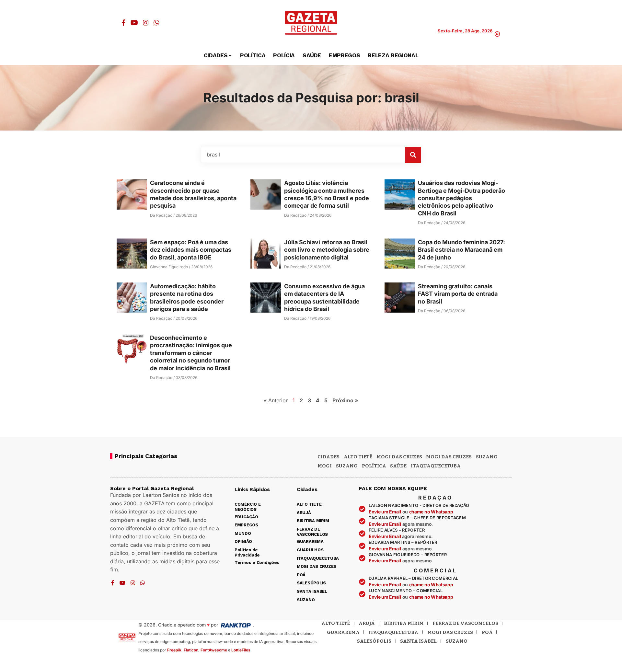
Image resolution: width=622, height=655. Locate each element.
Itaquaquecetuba (393, 632)
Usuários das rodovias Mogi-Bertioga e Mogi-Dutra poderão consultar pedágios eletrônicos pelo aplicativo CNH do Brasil (461, 198)
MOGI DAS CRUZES (399, 457)
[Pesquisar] (413, 155)
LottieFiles (240, 650)
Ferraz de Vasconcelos (465, 623)
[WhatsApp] (156, 22)
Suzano (487, 457)
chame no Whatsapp (431, 511)
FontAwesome (214, 650)
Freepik (174, 650)
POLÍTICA (374, 466)
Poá (487, 632)
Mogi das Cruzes (449, 457)
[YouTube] (134, 22)
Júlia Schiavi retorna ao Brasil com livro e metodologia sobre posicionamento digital (326, 250)
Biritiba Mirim (404, 623)
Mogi (324, 466)
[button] (497, 34)
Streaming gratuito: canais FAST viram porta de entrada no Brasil (458, 294)
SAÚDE (398, 466)
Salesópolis (374, 641)
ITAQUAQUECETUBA (436, 466)
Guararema (343, 632)
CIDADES (328, 457)
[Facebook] (123, 22)
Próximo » (345, 400)
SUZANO (347, 466)
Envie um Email (385, 511)
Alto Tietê (358, 457)
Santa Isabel (418, 641)
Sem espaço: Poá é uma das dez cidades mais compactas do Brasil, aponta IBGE (190, 250)
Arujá (367, 623)
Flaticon (191, 650)
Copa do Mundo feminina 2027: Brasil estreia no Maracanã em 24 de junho (461, 250)
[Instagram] (145, 22)
